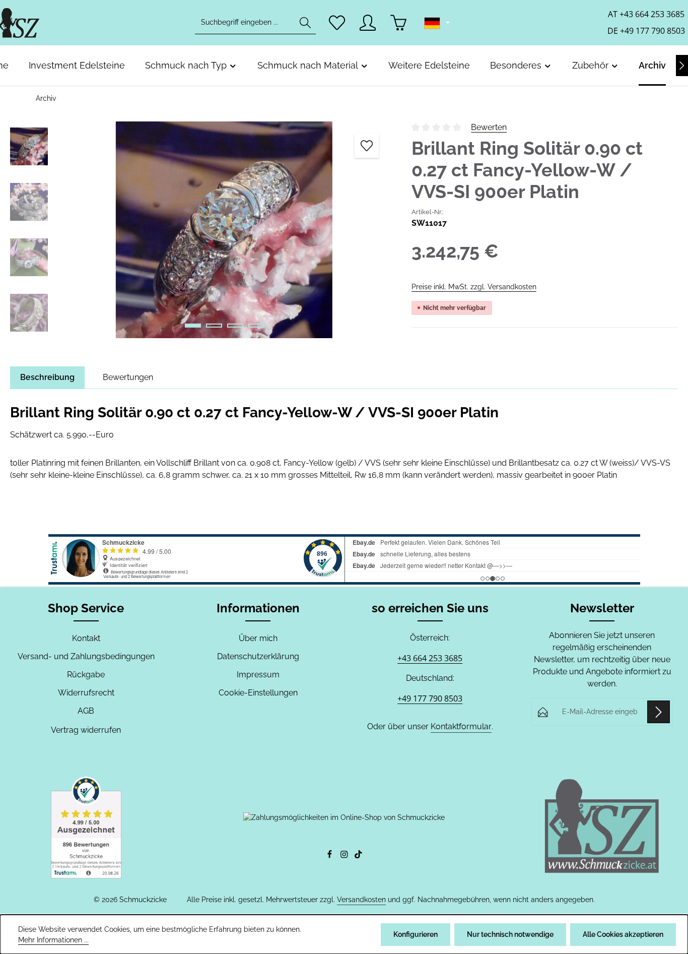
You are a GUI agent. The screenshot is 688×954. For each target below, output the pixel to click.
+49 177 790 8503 (429, 698)
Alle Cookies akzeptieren (623, 934)
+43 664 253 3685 (429, 658)
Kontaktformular (461, 726)
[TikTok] (358, 856)
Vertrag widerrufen (86, 730)
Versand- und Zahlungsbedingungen (86, 656)
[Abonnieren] (658, 712)
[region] (200, 229)
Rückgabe (86, 674)
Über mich (258, 638)
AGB (86, 711)
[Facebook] (330, 856)
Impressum (258, 674)
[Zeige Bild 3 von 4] (235, 326)
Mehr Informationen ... (53, 940)
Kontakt (86, 638)
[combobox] (245, 23)
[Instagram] (345, 856)
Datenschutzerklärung (258, 656)
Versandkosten (361, 900)
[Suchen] (305, 23)
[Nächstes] (682, 65)
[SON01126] (224, 229)
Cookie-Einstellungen (258, 692)
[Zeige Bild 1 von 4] (193, 326)
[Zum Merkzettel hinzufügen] (367, 146)
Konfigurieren (415, 934)
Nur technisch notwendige (510, 934)
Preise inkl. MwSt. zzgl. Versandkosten (473, 287)
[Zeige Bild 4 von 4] (256, 326)
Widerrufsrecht (86, 692)
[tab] (47, 377)
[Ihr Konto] (368, 23)
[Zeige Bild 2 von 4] (214, 326)
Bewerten (489, 127)
